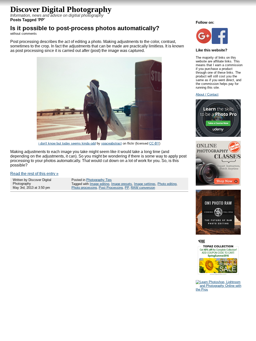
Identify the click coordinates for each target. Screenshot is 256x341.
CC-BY (154, 143)
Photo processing (84, 187)
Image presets (121, 184)
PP (127, 187)
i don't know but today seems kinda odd (67, 143)
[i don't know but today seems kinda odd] (99, 139)
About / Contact (207, 94)
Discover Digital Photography (61, 9)
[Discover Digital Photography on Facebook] (220, 43)
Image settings (145, 184)
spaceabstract (111, 143)
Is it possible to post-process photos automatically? (85, 28)
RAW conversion (143, 187)
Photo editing (167, 184)
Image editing (99, 184)
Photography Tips (99, 180)
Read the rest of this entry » (34, 173)
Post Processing (111, 187)
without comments (23, 33)
